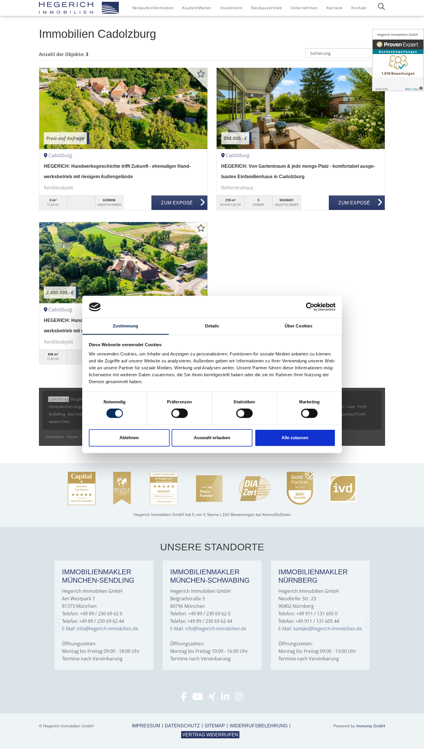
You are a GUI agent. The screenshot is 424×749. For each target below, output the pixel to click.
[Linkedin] (225, 698)
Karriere (335, 8)
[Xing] (212, 698)
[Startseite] (79, 8)
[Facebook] (184, 698)
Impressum (146, 725)
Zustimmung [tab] (125, 325)
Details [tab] (212, 325)
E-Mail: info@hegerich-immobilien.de (100, 628)
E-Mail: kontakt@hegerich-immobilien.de (320, 628)
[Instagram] (239, 698)
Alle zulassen (295, 437)
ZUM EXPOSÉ (177, 202)
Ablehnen (129, 437)
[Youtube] (197, 698)
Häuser (72, 436)
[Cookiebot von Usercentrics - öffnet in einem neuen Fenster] (310, 307)
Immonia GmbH (370, 726)
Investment (231, 8)
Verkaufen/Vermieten (153, 8)
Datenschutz (182, 725)
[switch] (179, 413)
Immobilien (55, 436)
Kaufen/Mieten (196, 8)
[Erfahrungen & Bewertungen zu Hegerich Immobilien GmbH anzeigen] (398, 60)
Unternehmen (304, 8)
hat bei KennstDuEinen (212, 514)
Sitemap (215, 725)
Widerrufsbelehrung (259, 725)
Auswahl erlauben (212, 437)
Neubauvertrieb (266, 8)
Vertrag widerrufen (210, 734)
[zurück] (56, 621)
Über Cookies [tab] (298, 325)
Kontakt (359, 8)
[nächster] (367, 621)
